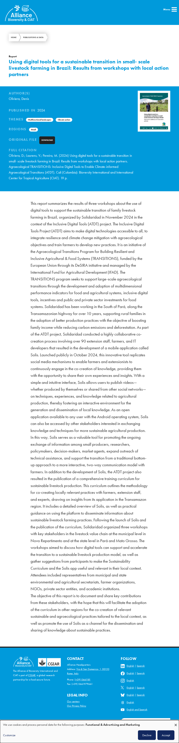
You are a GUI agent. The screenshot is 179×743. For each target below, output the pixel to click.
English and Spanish (137, 709)
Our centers (73, 701)
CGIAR (31, 675)
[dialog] (89, 731)
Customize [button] (9, 735)
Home (14, 37)
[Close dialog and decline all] (175, 723)
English (130, 666)
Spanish (141, 666)
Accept (166, 735)
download (47, 140)
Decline (146, 735)
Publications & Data (33, 37)
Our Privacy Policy (76, 706)
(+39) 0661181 (83, 679)
